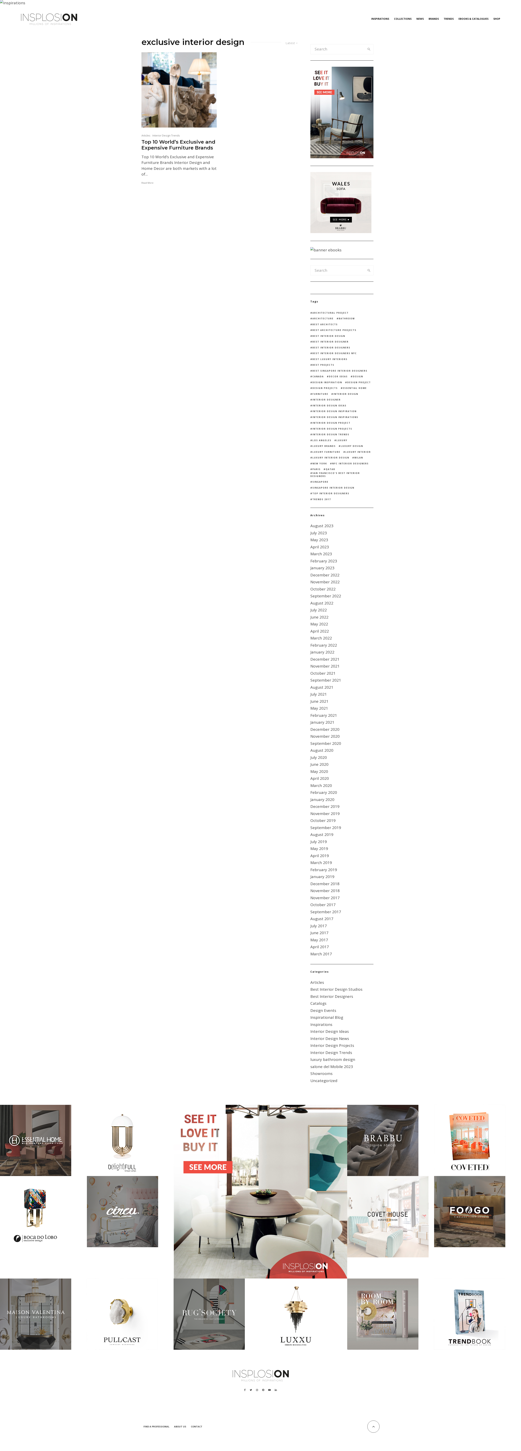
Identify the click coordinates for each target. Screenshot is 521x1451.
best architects (325, 324)
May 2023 (319, 539)
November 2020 (325, 736)
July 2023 (318, 533)
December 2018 (324, 883)
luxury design (352, 446)
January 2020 (322, 799)
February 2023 (323, 561)
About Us (180, 1426)
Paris (316, 469)
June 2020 (319, 764)
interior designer (326, 399)
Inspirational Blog (326, 1017)
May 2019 (319, 848)
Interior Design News (329, 1038)
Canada (318, 376)
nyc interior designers (350, 463)
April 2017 (319, 946)
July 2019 (318, 841)
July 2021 (318, 694)
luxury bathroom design (332, 1059)
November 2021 (325, 666)
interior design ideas (329, 405)
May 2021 (319, 708)
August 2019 (321, 834)
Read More (147, 182)
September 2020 (325, 743)
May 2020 (319, 771)
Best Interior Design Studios (336, 989)
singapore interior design (333, 487)
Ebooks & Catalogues (473, 19)
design (358, 376)
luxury (341, 440)
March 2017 (321, 954)
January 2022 (322, 652)
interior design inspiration (334, 411)
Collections (403, 19)
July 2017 (318, 925)
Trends (449, 19)
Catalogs (318, 1003)
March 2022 (321, 638)
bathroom (347, 318)
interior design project (331, 422)
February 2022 (323, 645)
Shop (496, 19)
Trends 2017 (321, 499)
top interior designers (330, 493)
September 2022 (325, 596)
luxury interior (358, 452)
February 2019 (323, 869)
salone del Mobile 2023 (331, 1066)
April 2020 (319, 778)
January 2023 (322, 568)
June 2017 (319, 932)
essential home (355, 388)
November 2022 (325, 582)
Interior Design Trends (166, 135)
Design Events (323, 1010)
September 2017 (325, 911)
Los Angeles (321, 440)
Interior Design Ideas (329, 1031)
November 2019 (325, 813)
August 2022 (321, 603)
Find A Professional (156, 1426)
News (420, 19)
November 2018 (325, 890)
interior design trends (330, 434)
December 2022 (324, 575)
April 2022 (319, 631)
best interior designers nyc (334, 353)
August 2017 (321, 918)
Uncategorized (323, 1080)
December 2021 (324, 659)
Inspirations (380, 19)
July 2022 (318, 610)
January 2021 (322, 722)
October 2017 (323, 904)
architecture (323, 318)
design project (359, 382)
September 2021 (325, 680)
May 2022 (319, 624)
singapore (320, 481)
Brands (434, 19)
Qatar (330, 469)
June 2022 (319, 617)
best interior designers (331, 347)
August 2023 (321, 525)
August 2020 (321, 750)
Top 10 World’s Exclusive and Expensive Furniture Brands (178, 145)
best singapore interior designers (339, 370)
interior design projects (332, 428)
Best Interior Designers (331, 996)
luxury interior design (330, 457)
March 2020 (321, 785)
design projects (325, 388)
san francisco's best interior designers (335, 475)
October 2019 (323, 820)
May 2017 (319, 940)
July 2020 (318, 757)
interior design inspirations (335, 417)
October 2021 (323, 673)
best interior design (328, 336)
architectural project (330, 312)
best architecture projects (334, 330)
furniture (320, 394)
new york (319, 463)
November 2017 (325, 897)
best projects (323, 364)
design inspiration (327, 382)
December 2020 (324, 729)
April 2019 (319, 855)
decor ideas (338, 376)
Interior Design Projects (332, 1045)
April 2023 (319, 547)
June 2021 (319, 701)
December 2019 (324, 806)
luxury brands (324, 446)
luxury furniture (326, 452)
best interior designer (330, 341)
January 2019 (322, 876)
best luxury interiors (329, 359)
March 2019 (321, 862)
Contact (196, 1426)
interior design (345, 394)
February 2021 (323, 715)
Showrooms (321, 1073)
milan (358, 457)
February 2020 (323, 792)
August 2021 (321, 687)
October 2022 (323, 589)
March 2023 (321, 553)
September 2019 (325, 827)
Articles (145, 135)
